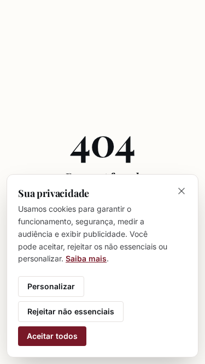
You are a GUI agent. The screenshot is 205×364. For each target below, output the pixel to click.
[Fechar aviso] (181, 191)
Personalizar (51, 286)
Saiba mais (86, 258)
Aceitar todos (52, 336)
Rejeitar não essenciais (70, 311)
